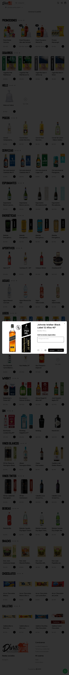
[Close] (64, 323)
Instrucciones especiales (46, 335)
